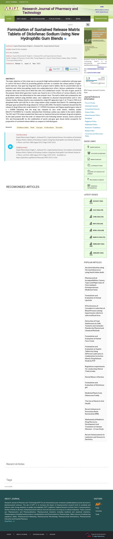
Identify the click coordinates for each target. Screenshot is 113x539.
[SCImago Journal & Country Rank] (95, 91)
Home (9, 19)
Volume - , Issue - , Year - (27, 63)
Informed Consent (91, 106)
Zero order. (59, 127)
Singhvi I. (30, 46)
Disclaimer (88, 118)
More (68, 19)
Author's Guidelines (97, 153)
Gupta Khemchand (19, 46)
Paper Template (95, 159)
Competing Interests (92, 109)
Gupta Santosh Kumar (51, 46)
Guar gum (39, 127)
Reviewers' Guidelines (92, 128)
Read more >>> (102, 67)
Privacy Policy (89, 112)
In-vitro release (49, 127)
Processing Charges (96, 180)
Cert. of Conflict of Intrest (96, 172)
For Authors (54, 19)
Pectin (32, 127)
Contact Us (23, 2)
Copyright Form (96, 166)
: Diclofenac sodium (23, 127)
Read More (9, 521)
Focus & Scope (90, 103)
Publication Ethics (91, 124)
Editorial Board (38, 19)
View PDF (56, 69)
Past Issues (21, 19)
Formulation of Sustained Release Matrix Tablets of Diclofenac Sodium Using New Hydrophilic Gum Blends (43, 34)
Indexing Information (92, 187)
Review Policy (89, 131)
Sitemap (52, 534)
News (78, 19)
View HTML (73, 69)
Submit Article (101, 18)
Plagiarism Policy (90, 121)
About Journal (11, 2)
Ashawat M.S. (38, 46)
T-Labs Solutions (98, 536)
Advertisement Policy (92, 115)
